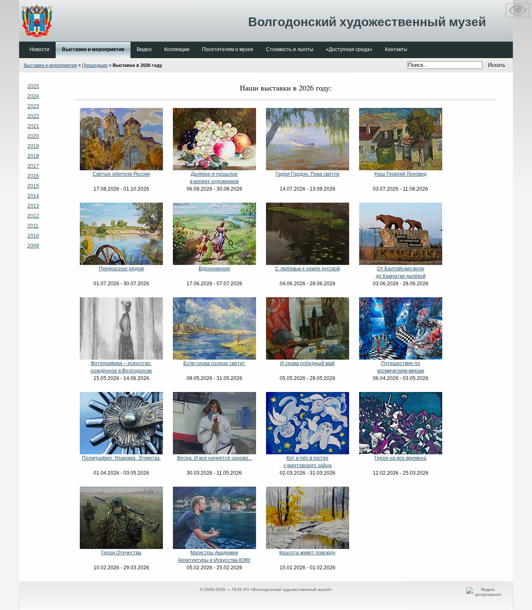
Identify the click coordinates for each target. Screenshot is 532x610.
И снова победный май (307, 363)
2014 (33, 196)
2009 (33, 246)
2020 (33, 136)
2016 (33, 176)
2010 (33, 236)
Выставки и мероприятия (50, 65)
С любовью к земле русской (307, 269)
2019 (33, 146)
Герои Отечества (121, 553)
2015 (33, 186)
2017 (33, 166)
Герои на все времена (400, 458)
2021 (33, 126)
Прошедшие (95, 65)
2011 (33, 226)
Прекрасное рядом (121, 269)
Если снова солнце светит (214, 363)
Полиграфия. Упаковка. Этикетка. (121, 458)
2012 (33, 216)
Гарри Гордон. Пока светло (308, 174)
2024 (33, 96)
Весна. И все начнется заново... (214, 458)
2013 (33, 206)
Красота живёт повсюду (307, 553)
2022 (33, 116)
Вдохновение (214, 269)
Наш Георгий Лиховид (400, 174)
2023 (33, 106)
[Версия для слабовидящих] (517, 19)
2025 (33, 86)
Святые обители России (121, 174)
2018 (33, 156)
